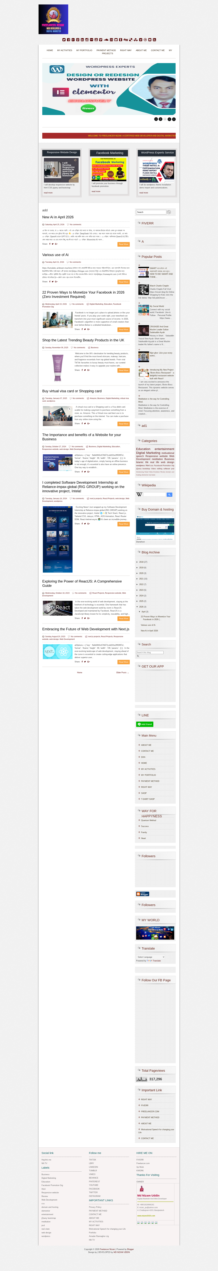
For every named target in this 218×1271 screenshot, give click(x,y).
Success (145, 826)
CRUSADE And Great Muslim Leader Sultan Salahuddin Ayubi (159, 329)
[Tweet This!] (52, 244)
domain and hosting (50, 1207)
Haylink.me (46, 1160)
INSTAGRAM (94, 1196)
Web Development (77, 449)
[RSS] (154, 39)
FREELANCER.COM (150, 1111)
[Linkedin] (82, 39)
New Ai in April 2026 (58, 217)
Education (108, 304)
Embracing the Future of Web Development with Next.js (85, 629)
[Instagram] (87, 39)
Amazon (93, 398)
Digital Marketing (96, 304)
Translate (157, 961)
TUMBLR (93, 1170)
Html (148, 465)
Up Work (140, 1167)
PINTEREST (94, 1181)
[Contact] (149, 39)
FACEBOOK (94, 1189)
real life (154, 462)
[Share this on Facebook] (49, 244)
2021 (141, 579)
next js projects (96, 498)
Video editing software (160, 469)
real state (152, 475)
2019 (141, 567)
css (151, 465)
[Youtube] (96, 39)
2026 (141, 607)
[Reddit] (140, 39)
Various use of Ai (55, 255)
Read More (123, 244)
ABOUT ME (141, 50)
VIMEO (92, 1174)
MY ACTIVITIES (64, 50)
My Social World (157, 306)
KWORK (140, 1170)
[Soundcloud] (106, 39)
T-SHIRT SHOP (148, 799)
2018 (141, 562)
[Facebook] (68, 39)
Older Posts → (122, 672)
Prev (169, 119)
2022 (141, 584)
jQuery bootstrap (143, 469)
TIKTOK (92, 1160)
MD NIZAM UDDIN (122, 1252)
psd (172, 469)
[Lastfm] (111, 39)
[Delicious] (130, 39)
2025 (141, 601)
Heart (143, 838)
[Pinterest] (77, 39)
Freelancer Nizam (107, 1249)
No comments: (76, 225)
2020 (141, 573)
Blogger (130, 1249)
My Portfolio (84, 50)
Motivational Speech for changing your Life (107, 1229)
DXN (143, 757)
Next (174, 119)
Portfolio (92, 1233)
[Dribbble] (145, 39)
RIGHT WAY (126, 50)
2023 (141, 590)
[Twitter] (64, 39)
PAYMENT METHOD (106, 50)
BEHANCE (93, 1178)
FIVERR (144, 1105)
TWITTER (93, 1192)
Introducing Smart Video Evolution (148, 472)
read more (48, 193)
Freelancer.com (143, 1163)
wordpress (51, 401)
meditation (157, 459)
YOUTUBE (93, 1185)
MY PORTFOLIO (148, 775)
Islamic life (142, 462)
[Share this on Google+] (56, 244)
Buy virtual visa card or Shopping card (72, 391)
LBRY (91, 1163)
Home (50, 50)
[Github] (116, 39)
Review (162, 472)
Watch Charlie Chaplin (159, 286)
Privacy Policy (95, 1207)
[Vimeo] (100, 39)
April (143, 612)
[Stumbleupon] (136, 39)
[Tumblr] (120, 39)
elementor (145, 475)
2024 (141, 596)
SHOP (144, 793)
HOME (144, 763)
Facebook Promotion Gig (164, 465)
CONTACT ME (158, 50)
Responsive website (50, 449)
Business (94, 348)
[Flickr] (91, 39)
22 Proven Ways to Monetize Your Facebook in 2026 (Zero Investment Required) (83, 294)
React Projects (108, 498)
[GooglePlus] (73, 39)
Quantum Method (148, 820)
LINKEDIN (93, 1167)
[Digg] (126, 39)
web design (64, 449)
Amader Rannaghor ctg (99, 1236)
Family (144, 832)
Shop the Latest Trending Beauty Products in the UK (83, 340)
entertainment (164, 449)
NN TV (44, 1163)
